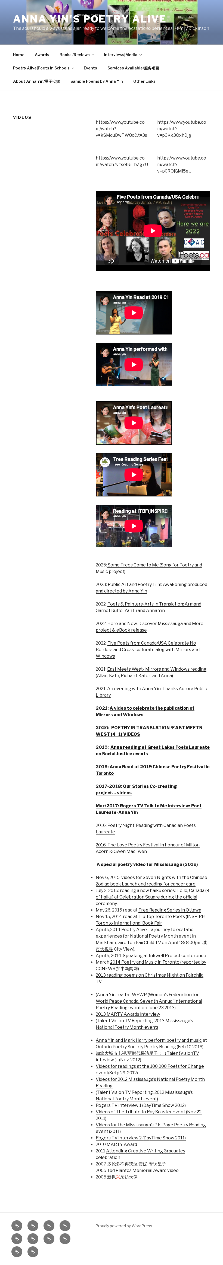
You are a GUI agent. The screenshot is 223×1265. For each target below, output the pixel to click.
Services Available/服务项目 (133, 68)
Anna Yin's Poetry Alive (90, 19)
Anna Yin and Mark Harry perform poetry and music (149, 1040)
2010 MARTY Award (116, 1144)
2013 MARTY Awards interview (128, 1014)
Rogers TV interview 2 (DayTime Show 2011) (141, 1137)
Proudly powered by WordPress (123, 1225)
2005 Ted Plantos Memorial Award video (137, 1170)
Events (90, 68)
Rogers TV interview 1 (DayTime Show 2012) (141, 1105)
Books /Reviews (75, 54)
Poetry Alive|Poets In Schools (41, 68)
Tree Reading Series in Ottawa (169, 910)
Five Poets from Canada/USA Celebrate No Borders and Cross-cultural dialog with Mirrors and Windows (148, 650)
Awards (42, 54)
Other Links (144, 81)
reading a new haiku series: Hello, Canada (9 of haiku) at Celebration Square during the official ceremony (152, 897)
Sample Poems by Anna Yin (96, 81)
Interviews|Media (120, 54)
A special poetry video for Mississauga (139, 864)
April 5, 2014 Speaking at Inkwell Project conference (151, 955)
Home (18, 54)
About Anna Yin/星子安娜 (36, 81)
